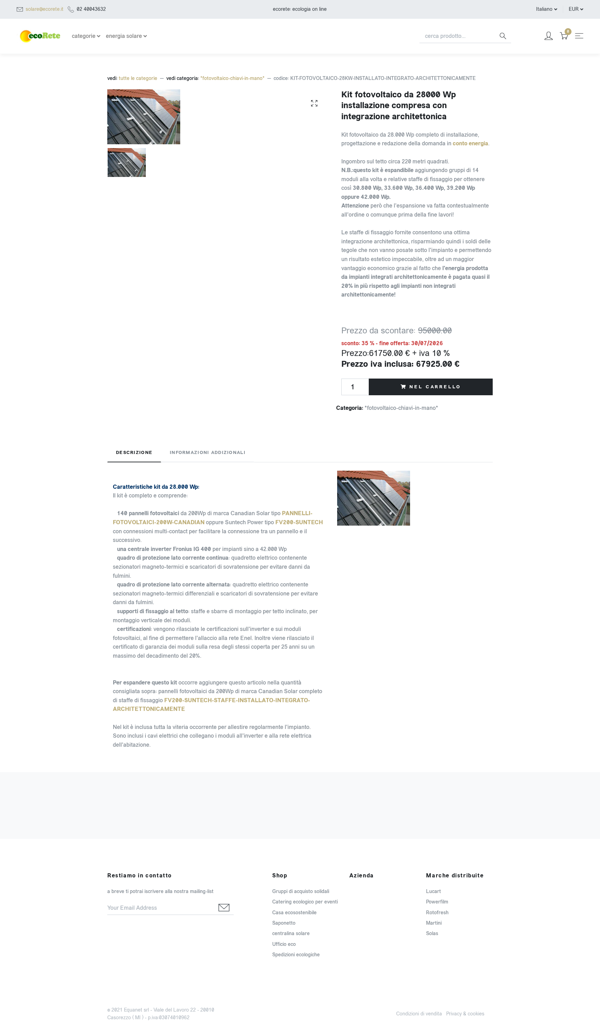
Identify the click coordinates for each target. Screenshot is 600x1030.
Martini (434, 923)
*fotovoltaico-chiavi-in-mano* (232, 78)
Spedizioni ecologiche (296, 954)
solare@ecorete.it (45, 9)
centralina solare (291, 933)
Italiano (544, 9)
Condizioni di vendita (419, 1014)
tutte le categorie (138, 78)
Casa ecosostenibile (294, 912)
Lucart (433, 891)
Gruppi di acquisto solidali (300, 891)
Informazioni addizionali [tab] (207, 452)
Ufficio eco (284, 944)
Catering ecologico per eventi (305, 902)
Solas (432, 933)
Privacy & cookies (465, 1014)
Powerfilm (437, 902)
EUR (573, 9)
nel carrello (435, 387)
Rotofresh (437, 912)
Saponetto (283, 923)
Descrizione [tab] (134, 452)
